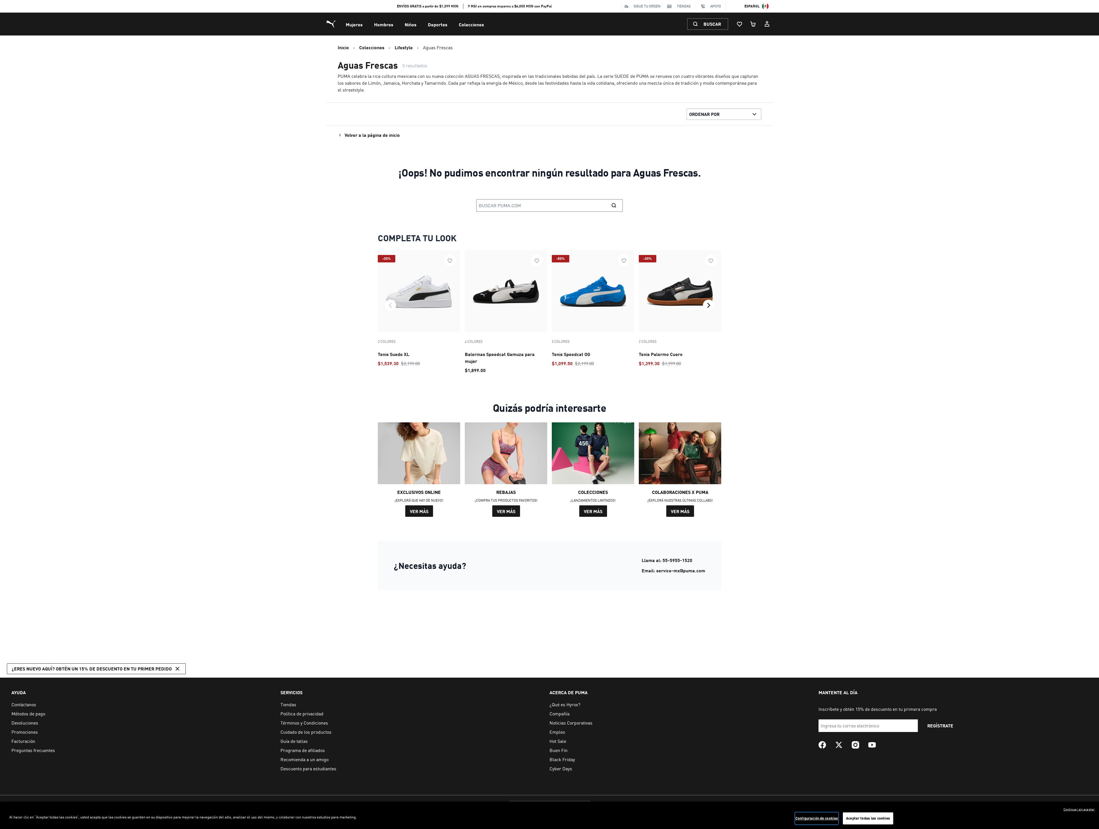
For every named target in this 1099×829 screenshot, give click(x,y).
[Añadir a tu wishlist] (450, 260)
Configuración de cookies (816, 818)
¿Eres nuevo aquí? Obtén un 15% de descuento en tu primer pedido (92, 668)
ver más (419, 511)
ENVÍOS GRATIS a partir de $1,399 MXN (427, 6)
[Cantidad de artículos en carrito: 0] (753, 24)
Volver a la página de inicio (372, 135)
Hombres (383, 24)
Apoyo (715, 6)
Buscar (712, 24)
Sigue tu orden (647, 6)
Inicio (343, 47)
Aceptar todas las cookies (868, 818)
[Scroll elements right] (708, 305)
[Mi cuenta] (767, 24)
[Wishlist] (739, 24)
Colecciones (471, 24)
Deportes (437, 24)
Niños (410, 24)
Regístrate (940, 725)
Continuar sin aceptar (1079, 809)
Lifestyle (404, 47)
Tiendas (684, 6)
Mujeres (354, 24)
